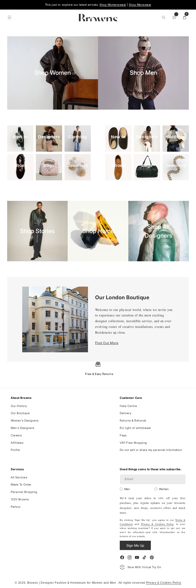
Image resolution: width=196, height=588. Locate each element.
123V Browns (20, 499)
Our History (19, 406)
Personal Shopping (24, 492)
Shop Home (98, 231)
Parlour (16, 506)
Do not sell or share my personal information (151, 450)
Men (127, 489)
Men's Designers (22, 428)
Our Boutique (20, 413)
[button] (9, 17)
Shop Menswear (140, 4)
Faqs (123, 435)
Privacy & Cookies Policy (157, 524)
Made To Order (21, 484)
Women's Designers (25, 420)
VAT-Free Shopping (133, 442)
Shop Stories (37, 231)
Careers (16, 435)
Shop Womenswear (112, 4)
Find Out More (107, 343)
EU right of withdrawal (135, 428)
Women (164, 489)
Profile (15, 450)
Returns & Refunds (133, 420)
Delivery (125, 413)
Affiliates (17, 442)
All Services (19, 477)
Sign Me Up (135, 545)
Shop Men (143, 72)
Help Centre (128, 406)
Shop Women (52, 72)
